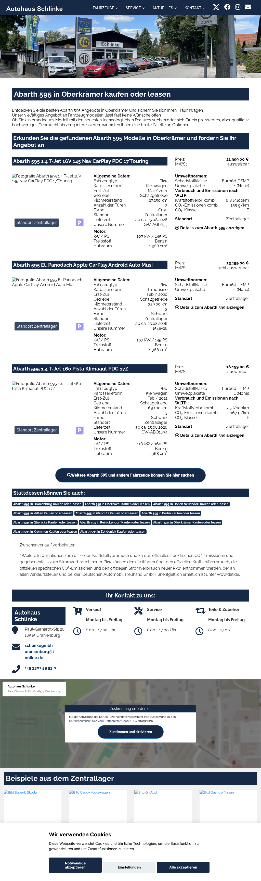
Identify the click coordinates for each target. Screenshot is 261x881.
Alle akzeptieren (183, 867)
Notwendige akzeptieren (75, 865)
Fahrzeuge (103, 8)
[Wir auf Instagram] (237, 7)
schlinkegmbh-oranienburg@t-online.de (40, 651)
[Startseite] (34, 8)
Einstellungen (129, 867)
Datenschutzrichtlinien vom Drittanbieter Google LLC (103, 721)
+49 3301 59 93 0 (40, 668)
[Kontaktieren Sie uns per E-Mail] (248, 7)
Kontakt (193, 8)
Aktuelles (162, 8)
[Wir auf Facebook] (227, 7)
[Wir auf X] (216, 7)
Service (133, 8)
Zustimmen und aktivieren (130, 732)
